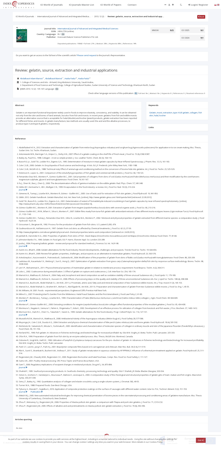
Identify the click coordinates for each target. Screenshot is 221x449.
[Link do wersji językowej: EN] (218, 4)
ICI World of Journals (25, 16)
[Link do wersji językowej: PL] (215, 4)
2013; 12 (99, 16)
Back (202, 16)
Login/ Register (199, 4)
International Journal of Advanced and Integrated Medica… (64, 16)
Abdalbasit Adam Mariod (31, 78)
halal (156, 115)
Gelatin (152, 112)
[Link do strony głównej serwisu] (18, 4)
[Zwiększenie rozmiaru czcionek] (174, 5)
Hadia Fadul (70, 78)
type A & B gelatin (181, 112)
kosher (162, 115)
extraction (167, 112)
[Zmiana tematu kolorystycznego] (181, 5)
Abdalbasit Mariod (53, 78)
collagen (194, 112)
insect (159, 112)
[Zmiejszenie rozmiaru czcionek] (163, 5)
